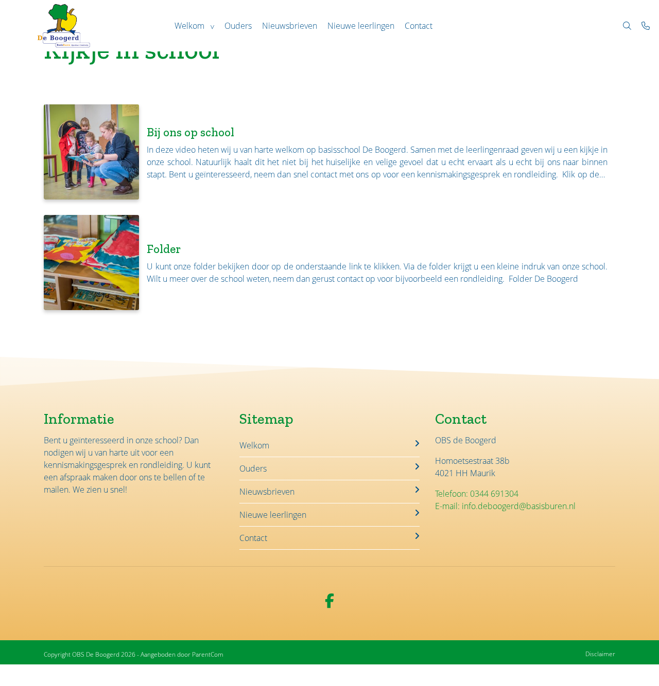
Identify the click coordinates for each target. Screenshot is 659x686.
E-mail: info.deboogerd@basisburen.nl (505, 506)
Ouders (238, 25)
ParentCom (207, 654)
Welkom (189, 25)
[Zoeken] (627, 25)
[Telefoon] (645, 25)
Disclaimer (600, 653)
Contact (418, 25)
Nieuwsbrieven (289, 25)
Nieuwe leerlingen (360, 25)
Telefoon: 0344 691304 (476, 493)
